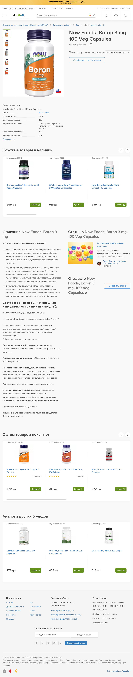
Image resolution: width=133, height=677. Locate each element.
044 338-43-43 (99, 602)
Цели (11, 8)
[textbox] (117, 52)
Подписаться (84, 634)
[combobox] (117, 52)
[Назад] (121, 150)
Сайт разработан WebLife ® (118, 671)
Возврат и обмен (57, 8)
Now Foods (44, 113)
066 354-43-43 (99, 606)
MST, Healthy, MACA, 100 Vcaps (107, 551)
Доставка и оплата (42, 8)
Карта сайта (35, 615)
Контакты (69, 8)
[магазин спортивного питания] (20, 14)
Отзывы (10, 619)
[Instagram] (42, 643)
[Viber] (54, 643)
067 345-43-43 (99, 609)
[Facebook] (36, 643)
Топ (31, 602)
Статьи (5, 8)
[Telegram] (60, 643)
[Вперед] (127, 150)
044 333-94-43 (117, 602)
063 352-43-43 (117, 606)
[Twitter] (48, 643)
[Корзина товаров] (125, 15)
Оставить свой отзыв (76, 643)
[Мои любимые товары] (116, 15)
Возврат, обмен (13, 610)
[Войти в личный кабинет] (106, 15)
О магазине (35, 606)
